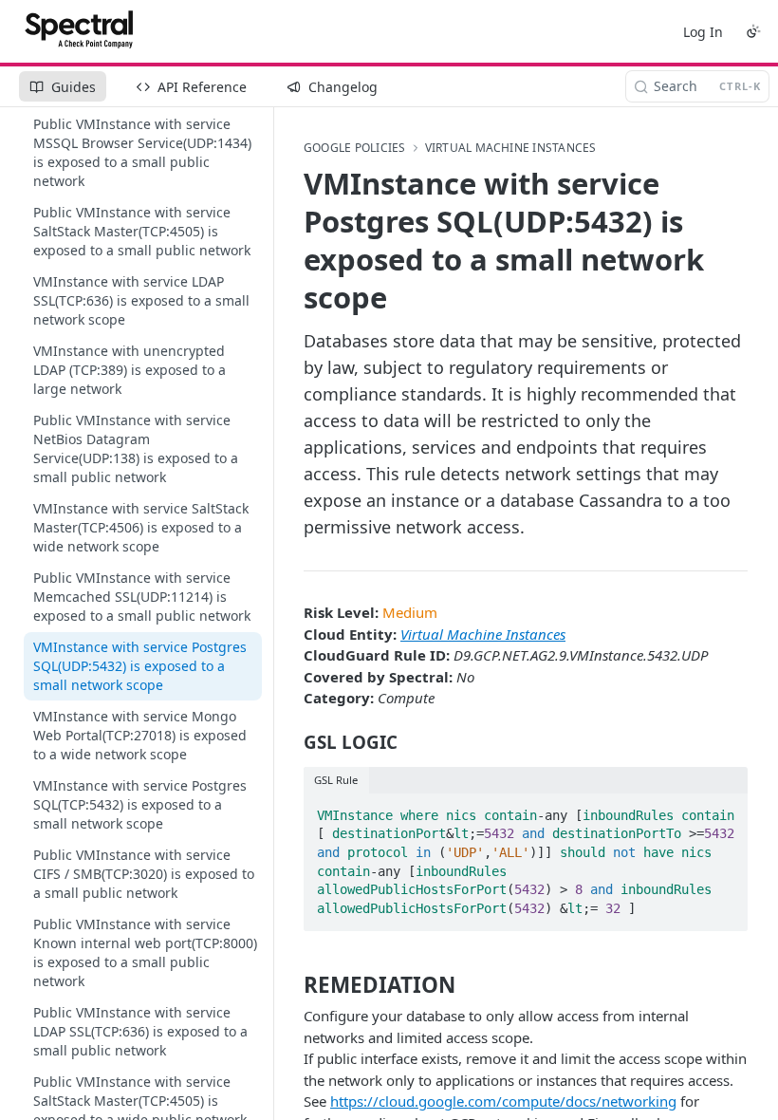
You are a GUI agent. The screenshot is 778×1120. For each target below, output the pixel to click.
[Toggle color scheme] (753, 31)
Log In (703, 32)
